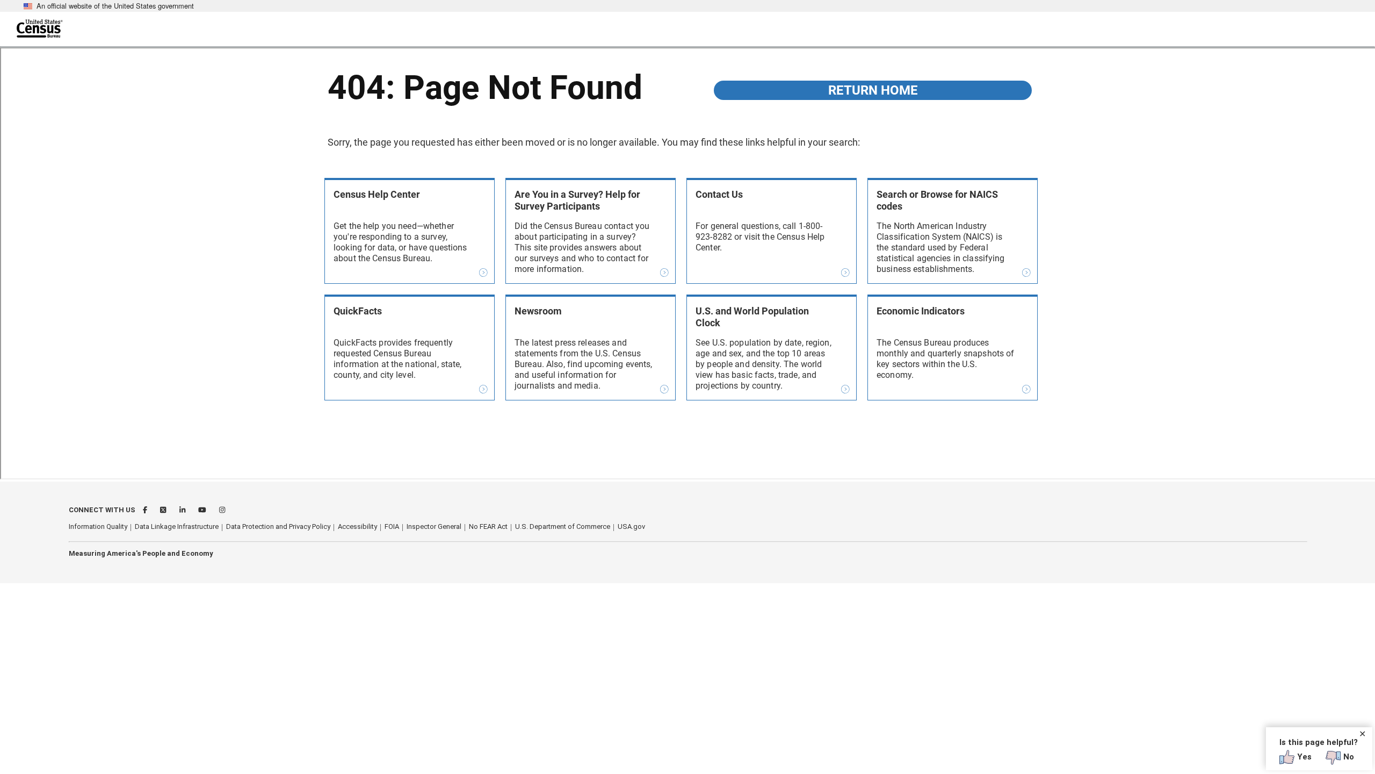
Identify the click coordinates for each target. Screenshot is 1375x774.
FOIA (392, 526)
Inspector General (434, 526)
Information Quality (98, 526)
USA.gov (631, 526)
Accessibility (357, 526)
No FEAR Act (488, 526)
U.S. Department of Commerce (562, 526)
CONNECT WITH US (102, 510)
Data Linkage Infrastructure (177, 526)
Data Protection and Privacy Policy (278, 526)
